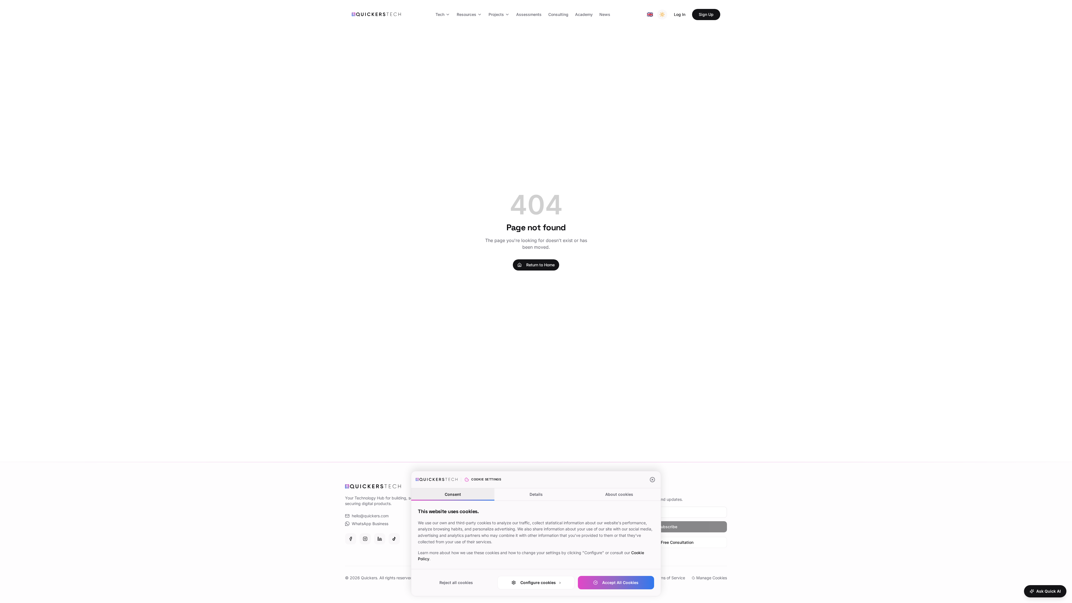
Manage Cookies (711, 577)
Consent (453, 494)
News (604, 14)
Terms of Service (669, 577)
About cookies (619, 494)
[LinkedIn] (379, 538)
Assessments (529, 14)
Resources (466, 14)
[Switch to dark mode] (662, 14)
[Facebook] (350, 538)
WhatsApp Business (370, 523)
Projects (496, 14)
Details (536, 494)
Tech (440, 14)
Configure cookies (540, 582)
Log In (679, 14)
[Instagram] (365, 538)
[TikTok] (394, 538)
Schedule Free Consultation (667, 542)
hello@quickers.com (370, 515)
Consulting (558, 14)
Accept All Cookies (620, 582)
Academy (584, 14)
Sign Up (706, 14)
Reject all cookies (456, 582)
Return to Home (540, 264)
